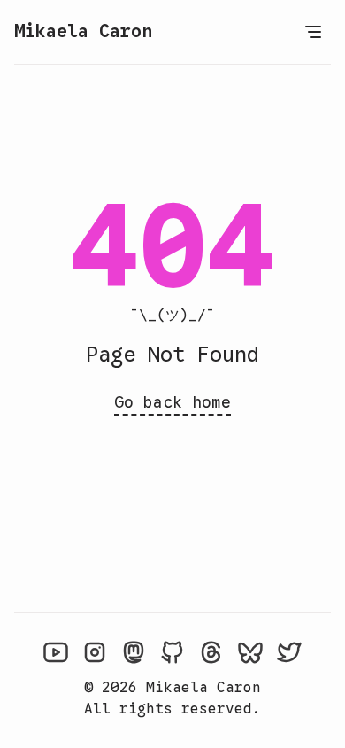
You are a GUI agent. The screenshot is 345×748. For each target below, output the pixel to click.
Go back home (172, 402)
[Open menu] (313, 32)
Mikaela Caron (83, 31)
